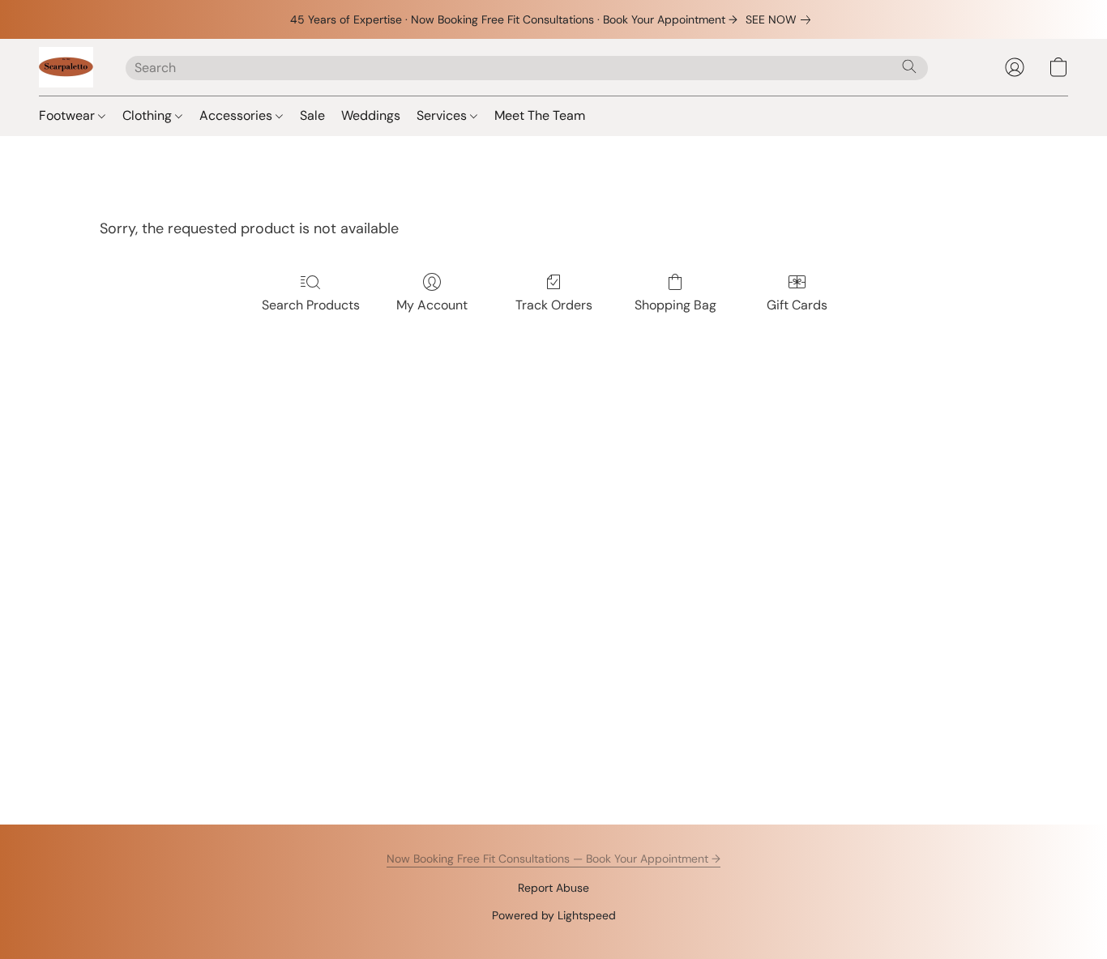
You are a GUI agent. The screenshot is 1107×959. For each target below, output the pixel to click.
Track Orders (553, 304)
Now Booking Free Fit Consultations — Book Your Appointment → (553, 858)
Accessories (237, 115)
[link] (781, 19)
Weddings (370, 115)
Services (443, 115)
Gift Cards (797, 304)
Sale (312, 115)
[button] (66, 67)
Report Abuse (553, 887)
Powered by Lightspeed (554, 915)
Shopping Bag (675, 304)
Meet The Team (539, 115)
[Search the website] (909, 66)
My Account (432, 304)
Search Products (311, 304)
